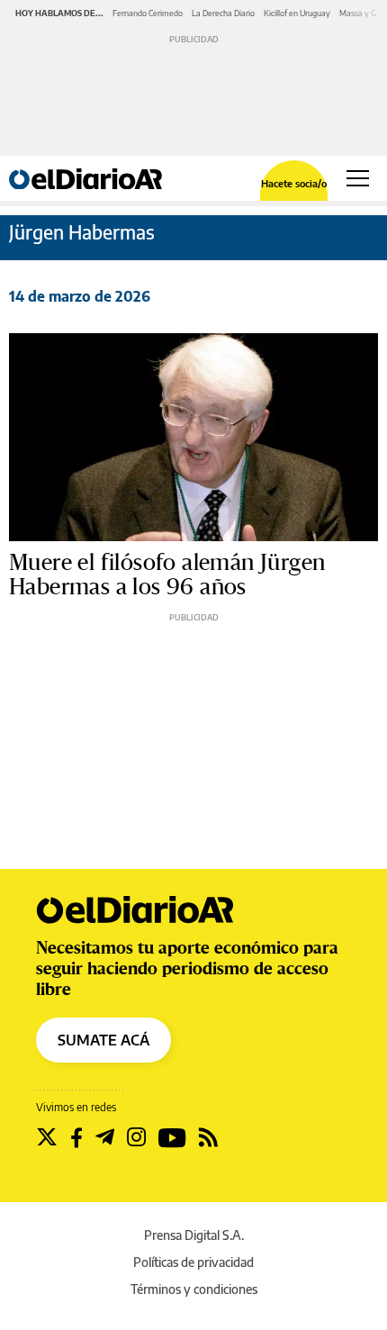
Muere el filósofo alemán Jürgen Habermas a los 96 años (167, 575)
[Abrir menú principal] (357, 178)
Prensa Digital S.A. (194, 1235)
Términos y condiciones (193, 1289)
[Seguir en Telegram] (104, 1137)
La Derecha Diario (223, 13)
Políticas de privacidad (193, 1262)
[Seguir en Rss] (208, 1137)
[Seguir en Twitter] (47, 1137)
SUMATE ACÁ (103, 1040)
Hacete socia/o (294, 183)
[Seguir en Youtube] (172, 1137)
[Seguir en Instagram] (136, 1137)
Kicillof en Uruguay (297, 13)
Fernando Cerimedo (147, 13)
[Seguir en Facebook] (76, 1137)
